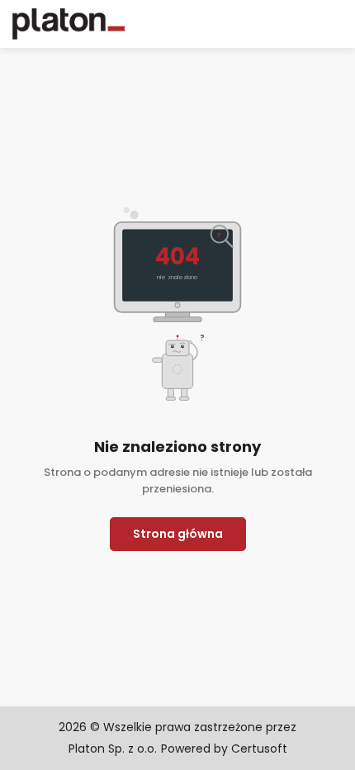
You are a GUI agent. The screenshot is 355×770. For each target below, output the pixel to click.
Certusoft (259, 748)
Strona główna (178, 533)
